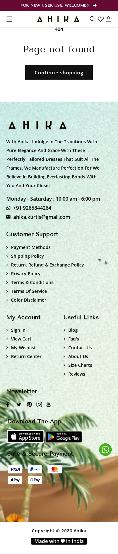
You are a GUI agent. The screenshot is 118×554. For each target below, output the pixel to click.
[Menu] (9, 19)
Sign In (18, 330)
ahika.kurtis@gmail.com (41, 217)
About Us (78, 356)
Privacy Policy (26, 274)
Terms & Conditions (32, 282)
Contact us (80, 348)
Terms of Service (29, 291)
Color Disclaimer (28, 300)
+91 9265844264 (32, 207)
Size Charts (80, 365)
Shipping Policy (27, 256)
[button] (93, 19)
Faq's (73, 339)
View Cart (21, 339)
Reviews (76, 374)
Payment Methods (31, 247)
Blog (73, 330)
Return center (26, 356)
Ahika (80, 531)
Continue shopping (59, 72)
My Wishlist (23, 348)
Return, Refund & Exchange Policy (47, 265)
